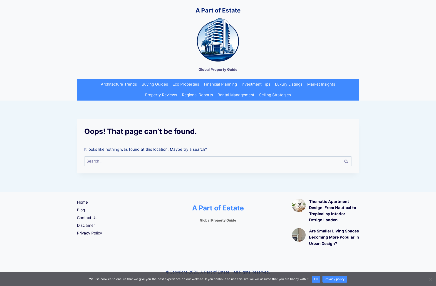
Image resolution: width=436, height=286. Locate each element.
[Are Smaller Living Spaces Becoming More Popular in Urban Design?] (299, 235)
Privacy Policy (89, 233)
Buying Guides (155, 84)
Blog (81, 210)
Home (82, 202)
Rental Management (236, 95)
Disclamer (86, 225)
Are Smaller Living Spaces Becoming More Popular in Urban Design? (334, 237)
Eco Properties (186, 84)
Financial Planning (220, 84)
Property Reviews (161, 95)
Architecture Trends (119, 84)
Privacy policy (335, 279)
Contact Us (87, 217)
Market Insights (321, 84)
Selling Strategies (275, 95)
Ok (316, 279)
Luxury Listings (288, 84)
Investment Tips (255, 84)
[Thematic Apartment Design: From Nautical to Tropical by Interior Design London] (299, 205)
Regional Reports (197, 95)
